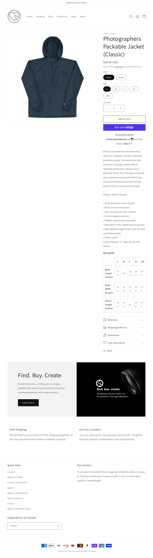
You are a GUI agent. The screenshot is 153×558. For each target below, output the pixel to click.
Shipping (118, 66)
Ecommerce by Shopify (88, 551)
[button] (131, 16)
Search (10, 487)
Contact (11, 472)
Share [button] (109, 350)
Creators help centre (17, 482)
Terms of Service (15, 498)
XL (134, 89)
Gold (121, 77)
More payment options (124, 134)
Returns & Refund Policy (19, 508)
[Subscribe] (58, 525)
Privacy (10, 503)
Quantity (107, 102)
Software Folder (15, 477)
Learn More (28, 402)
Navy (108, 77)
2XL (108, 95)
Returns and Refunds (17, 493)
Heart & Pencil (68, 551)
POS (74, 551)
